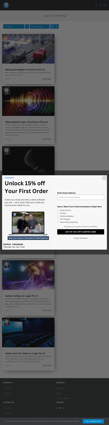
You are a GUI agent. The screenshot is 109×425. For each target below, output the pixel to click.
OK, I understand (93, 421)
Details (76, 421)
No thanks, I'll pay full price (80, 238)
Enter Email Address (66, 193)
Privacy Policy (69, 421)
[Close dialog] (104, 178)
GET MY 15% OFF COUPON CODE (80, 232)
